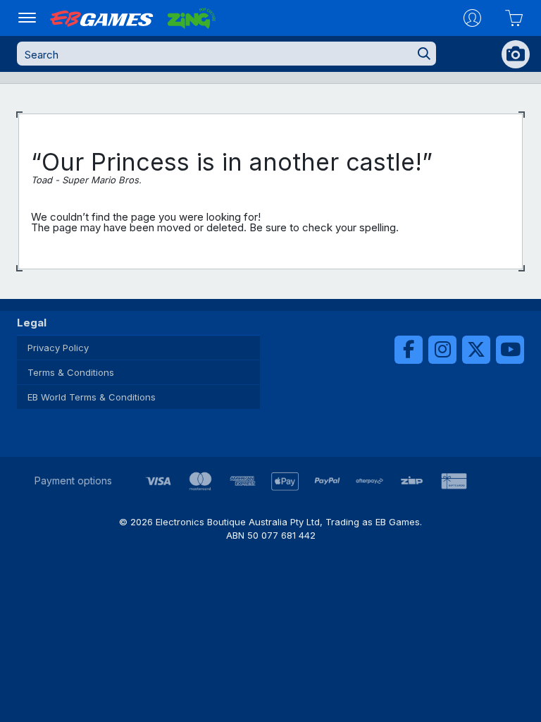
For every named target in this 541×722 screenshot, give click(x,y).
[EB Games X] (476, 350)
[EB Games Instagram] (442, 350)
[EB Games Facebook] (408, 350)
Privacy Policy (58, 347)
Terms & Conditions (70, 372)
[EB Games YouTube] (510, 350)
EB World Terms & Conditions (91, 397)
